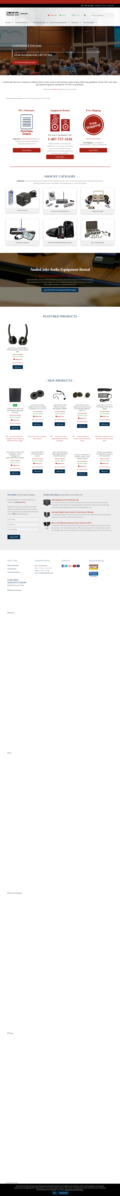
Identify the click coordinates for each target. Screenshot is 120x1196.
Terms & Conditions (13, 572)
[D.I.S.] (18, 822)
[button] (17, 363)
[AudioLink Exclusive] (18, 600)
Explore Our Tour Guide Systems (27, 67)
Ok (54, 1193)
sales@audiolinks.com (46, 573)
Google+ (70, 565)
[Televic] (18, 1102)
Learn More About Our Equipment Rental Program (60, 290)
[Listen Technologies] (18, 962)
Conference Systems (21, 22)
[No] (118, 1190)
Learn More (26, 150)
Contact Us (78, 565)
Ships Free (18, 359)
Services (8, 22)
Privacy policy (63, 1193)
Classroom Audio (88, 22)
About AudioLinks (13, 565)
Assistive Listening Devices (58, 22)
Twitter (66, 565)
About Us (56, 89)
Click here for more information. (74, 1189)
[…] (90, 507)
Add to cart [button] (17, 367)
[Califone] (18, 682)
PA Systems (75, 22)
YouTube (74, 565)
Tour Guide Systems (39, 22)
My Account (53, 15)
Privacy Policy (11, 569)
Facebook (63, 565)
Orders (64, 15)
